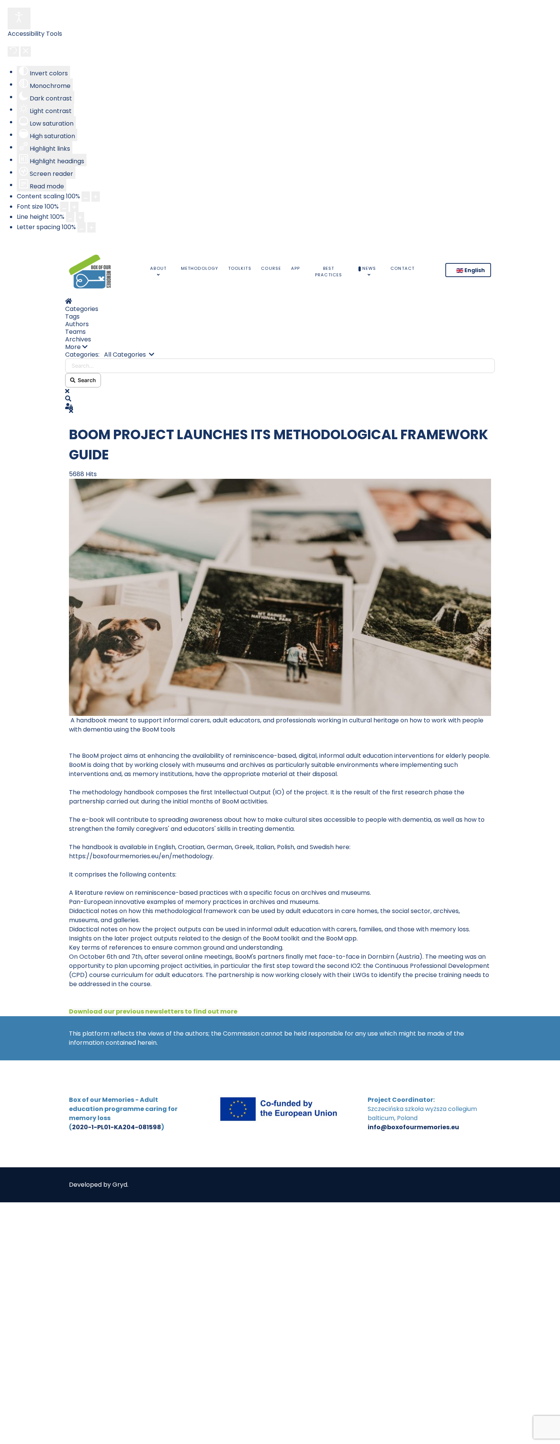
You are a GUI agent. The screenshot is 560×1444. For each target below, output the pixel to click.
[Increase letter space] (91, 227)
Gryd (119, 1184)
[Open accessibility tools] (19, 18)
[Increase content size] (95, 196)
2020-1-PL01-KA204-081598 (116, 1127)
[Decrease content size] (86, 196)
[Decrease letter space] (81, 227)
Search (85, 380)
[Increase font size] (74, 207)
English (474, 270)
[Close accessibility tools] (26, 51)
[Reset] (13, 51)
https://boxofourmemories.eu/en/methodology (141, 856)
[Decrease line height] (70, 217)
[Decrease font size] (64, 207)
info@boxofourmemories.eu (413, 1127)
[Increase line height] (80, 217)
